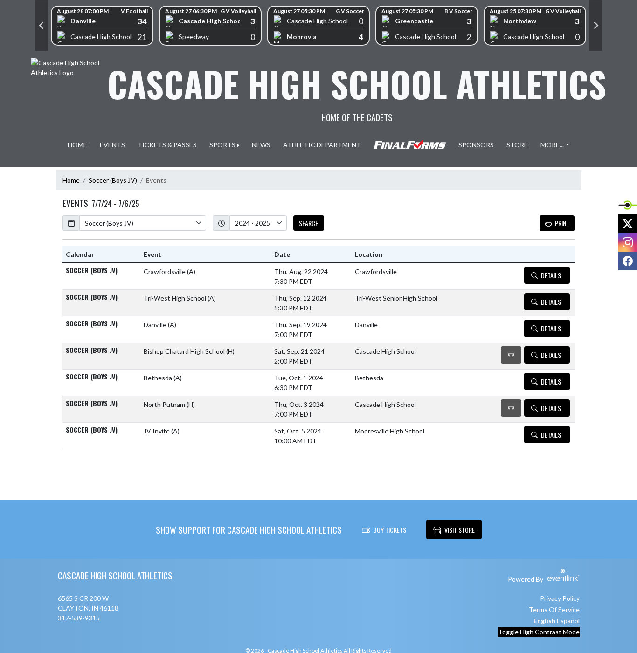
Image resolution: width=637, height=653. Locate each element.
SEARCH (309, 223)
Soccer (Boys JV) (113, 180)
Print (562, 223)
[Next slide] (595, 25)
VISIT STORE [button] (459, 530)
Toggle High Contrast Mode (539, 632)
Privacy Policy (560, 598)
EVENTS (112, 145)
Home (71, 180)
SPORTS (222, 145)
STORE (517, 145)
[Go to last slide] (41, 25)
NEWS (261, 145)
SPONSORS (476, 145)
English (544, 621)
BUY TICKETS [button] (389, 530)
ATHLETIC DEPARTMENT (322, 145)
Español (568, 621)
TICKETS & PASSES (167, 145)
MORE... (552, 145)
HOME (77, 145)
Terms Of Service (554, 609)
